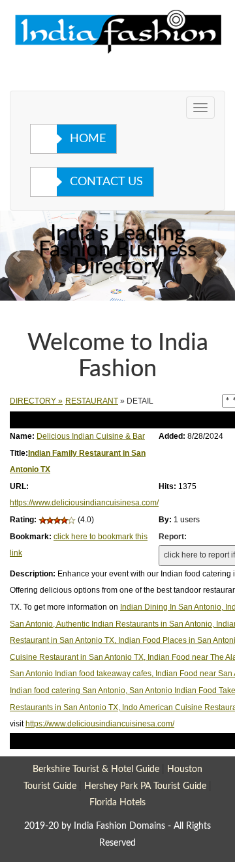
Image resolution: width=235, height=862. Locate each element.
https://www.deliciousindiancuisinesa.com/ (84, 502)
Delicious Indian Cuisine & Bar (91, 436)
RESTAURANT (91, 401)
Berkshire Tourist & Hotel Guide (96, 769)
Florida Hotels (117, 802)
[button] (17, 256)
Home (88, 139)
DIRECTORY (33, 401)
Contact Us (106, 182)
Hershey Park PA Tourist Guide (145, 786)
